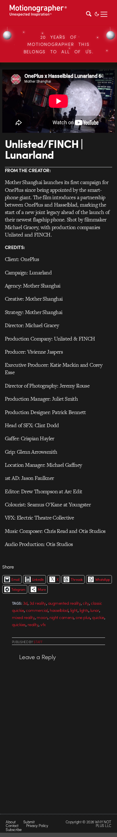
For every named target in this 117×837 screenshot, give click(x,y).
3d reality (38, 603)
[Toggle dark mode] (97, 13)
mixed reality (23, 617)
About (10, 822)
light (73, 610)
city (86, 603)
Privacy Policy (37, 825)
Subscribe (13, 829)
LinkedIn (38, 579)
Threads (76, 579)
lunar (94, 610)
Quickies (19, 624)
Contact (12, 825)
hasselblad (59, 610)
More (42, 589)
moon (42, 617)
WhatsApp (102, 579)
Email (15, 579)
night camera (61, 617)
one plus (83, 617)
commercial (37, 610)
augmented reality (64, 603)
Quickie (98, 617)
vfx (43, 624)
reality (33, 624)
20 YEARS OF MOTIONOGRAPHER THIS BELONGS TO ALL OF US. (59, 44)
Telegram (18, 589)
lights (84, 610)
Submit (29, 822)
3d (25, 603)
